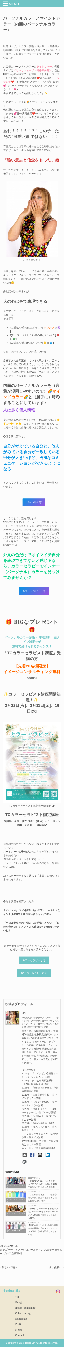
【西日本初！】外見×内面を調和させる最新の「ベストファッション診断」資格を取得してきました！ (43, 1230)
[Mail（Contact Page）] (25, 1155)
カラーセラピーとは (33, 960)
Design (19, 1302)
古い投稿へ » (56, 1267)
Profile (19, 1324)
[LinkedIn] (48, 1155)
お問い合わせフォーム (37, 910)
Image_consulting (25, 1307)
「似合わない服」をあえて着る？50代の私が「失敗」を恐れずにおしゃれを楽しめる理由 (42, 1184)
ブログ (7, 1253)
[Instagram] (40, 1155)
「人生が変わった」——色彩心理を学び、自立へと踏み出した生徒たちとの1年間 (42, 1197)
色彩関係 (17, 1253)
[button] (6, 3)
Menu (18, 1329)
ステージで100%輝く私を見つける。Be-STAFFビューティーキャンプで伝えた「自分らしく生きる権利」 (43, 1213)
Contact (19, 1335)
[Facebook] (32, 1155)
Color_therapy (23, 1313)
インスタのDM (11, 914)
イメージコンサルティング (30, 1249)
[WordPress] (25, 1162)
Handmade (21, 1318)
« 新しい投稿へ (8, 1267)
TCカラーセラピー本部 (34, 973)
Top (17, 1296)
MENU (14, 4)
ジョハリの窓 (34, 502)
